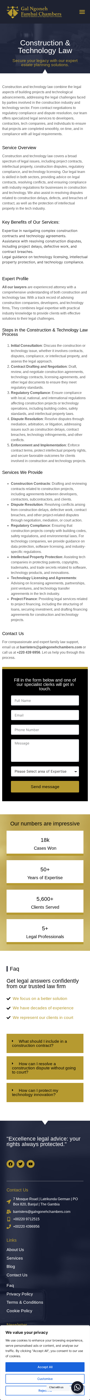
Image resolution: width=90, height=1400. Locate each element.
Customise (45, 1379)
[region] (45, 1362)
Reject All (45, 1390)
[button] (82, 11)
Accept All (45, 1367)
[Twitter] (20, 1164)
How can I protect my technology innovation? (35, 1092)
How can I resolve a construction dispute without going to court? (44, 1068)
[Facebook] (10, 1164)
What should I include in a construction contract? (39, 1043)
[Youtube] (31, 1164)
